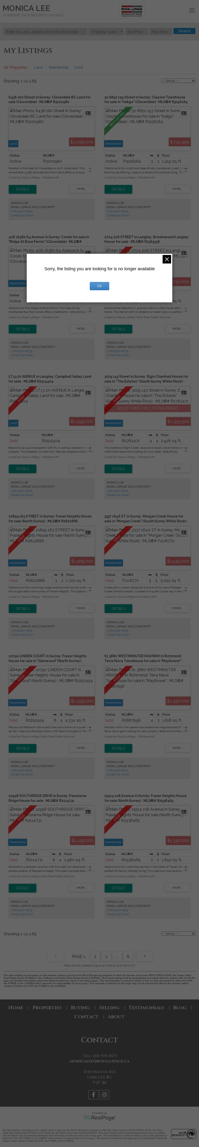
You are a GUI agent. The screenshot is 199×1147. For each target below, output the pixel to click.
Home (15, 1007)
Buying (80, 1007)
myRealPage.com (99, 1118)
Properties (47, 1007)
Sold (79, 67)
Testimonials (146, 1007)
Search (184, 31)
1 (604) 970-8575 (21, 211)
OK (99, 286)
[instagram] (105, 1095)
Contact (86, 1016)
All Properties (15, 67)
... (117, 956)
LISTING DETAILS (22, 189)
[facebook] (94, 1095)
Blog (179, 1007)
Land (38, 67)
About (116, 1016)
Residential (58, 67)
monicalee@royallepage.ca (99, 1061)
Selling (109, 1007)
